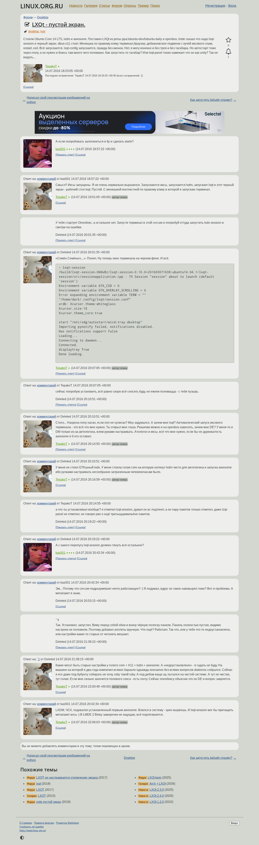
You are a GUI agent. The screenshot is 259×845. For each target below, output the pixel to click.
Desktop (42, 17)
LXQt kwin (155, 777)
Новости (75, 6)
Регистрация (215, 6)
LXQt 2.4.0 (157, 795)
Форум (117, 6)
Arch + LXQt (157, 783)
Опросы (130, 6)
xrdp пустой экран (48, 801)
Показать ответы (65, 404)
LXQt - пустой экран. (58, 24)
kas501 (60, 149)
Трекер (143, 6)
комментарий (46, 178)
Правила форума (44, 822)
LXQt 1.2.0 (157, 801)
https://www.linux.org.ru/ (33, 830)
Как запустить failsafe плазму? (211, 99)
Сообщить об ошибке (32, 826)
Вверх (234, 823)
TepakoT (51, 66)
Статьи (104, 6)
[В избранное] (228, 40)
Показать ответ (65, 154)
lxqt (42, 31)
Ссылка (28, 87)
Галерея (90, 6)
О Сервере (26, 822)
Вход (232, 6)
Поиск (155, 6)
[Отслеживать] (228, 51)
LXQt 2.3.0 (157, 789)
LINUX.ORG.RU (41, 6)
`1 (38, 659)
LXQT (40, 789)
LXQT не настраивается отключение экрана (67, 777)
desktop (33, 31)
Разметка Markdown (67, 822)
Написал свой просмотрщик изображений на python (58, 100)
